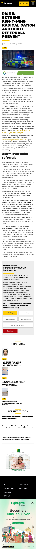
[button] (32, 502)
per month (10, 319)
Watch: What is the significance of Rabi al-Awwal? (12, 403)
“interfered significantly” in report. (14, 140)
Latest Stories (9, 489)
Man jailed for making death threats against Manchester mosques (11, 363)
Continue (10, 331)
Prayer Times (23, 489)
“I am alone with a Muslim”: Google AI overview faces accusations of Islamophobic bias (13, 383)
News (4, 48)
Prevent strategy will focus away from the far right (16, 132)
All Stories (7, 492)
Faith (4, 399)
